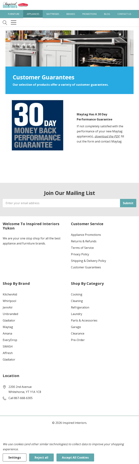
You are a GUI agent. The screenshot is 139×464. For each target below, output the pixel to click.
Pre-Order (78, 340)
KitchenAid (10, 294)
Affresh (8, 353)
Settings (14, 457)
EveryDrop (10, 340)
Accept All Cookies (75, 457)
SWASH (8, 346)
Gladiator (9, 320)
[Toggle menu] (13, 22)
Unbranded (10, 314)
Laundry (76, 314)
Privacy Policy (80, 254)
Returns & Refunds (83, 241)
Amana (7, 333)
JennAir (8, 307)
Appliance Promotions (86, 235)
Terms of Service (82, 248)
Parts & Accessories (84, 320)
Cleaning (77, 301)
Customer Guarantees (86, 267)
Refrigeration (80, 307)
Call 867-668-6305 (21, 398)
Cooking (76, 294)
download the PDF (106, 136)
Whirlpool (9, 301)
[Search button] (5, 22)
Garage (76, 327)
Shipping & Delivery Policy (88, 261)
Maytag (8, 327)
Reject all (41, 457)
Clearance (77, 333)
